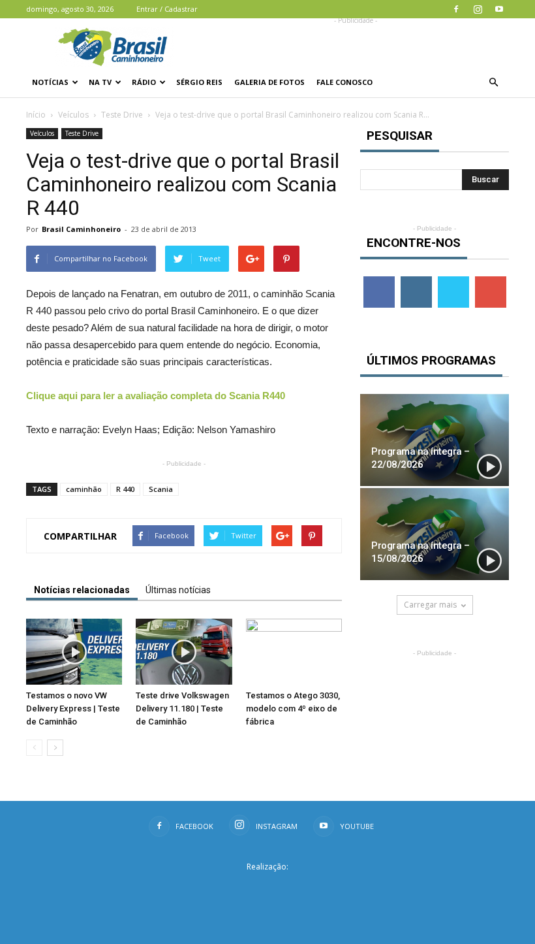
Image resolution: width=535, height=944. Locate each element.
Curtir (379, 281)
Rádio (144, 82)
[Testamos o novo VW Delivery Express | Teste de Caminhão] (74, 652)
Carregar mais (430, 604)
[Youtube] (499, 9)
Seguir (416, 281)
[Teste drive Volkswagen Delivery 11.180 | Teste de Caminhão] (184, 652)
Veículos (73, 114)
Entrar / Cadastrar (167, 9)
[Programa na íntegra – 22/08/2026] (434, 440)
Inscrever (492, 281)
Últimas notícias (178, 590)
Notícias (50, 82)
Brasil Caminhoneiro (81, 229)
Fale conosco (344, 82)
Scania (161, 489)
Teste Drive (122, 114)
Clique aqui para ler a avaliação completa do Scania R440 (155, 395)
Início (36, 114)
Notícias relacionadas (82, 590)
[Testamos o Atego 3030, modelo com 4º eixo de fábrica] (294, 652)
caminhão (84, 489)
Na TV (100, 82)
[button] (493, 82)
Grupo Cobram (267, 887)
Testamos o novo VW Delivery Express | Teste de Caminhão (73, 708)
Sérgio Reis (199, 82)
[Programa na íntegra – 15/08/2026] (434, 534)
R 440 (125, 489)
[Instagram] (477, 9)
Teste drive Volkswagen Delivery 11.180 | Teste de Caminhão (182, 708)
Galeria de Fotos (269, 82)
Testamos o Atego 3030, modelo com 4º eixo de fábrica (293, 708)
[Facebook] (456, 9)
